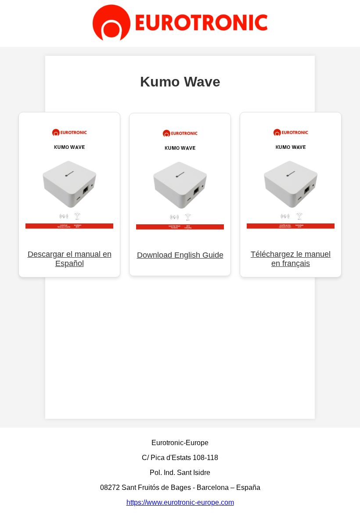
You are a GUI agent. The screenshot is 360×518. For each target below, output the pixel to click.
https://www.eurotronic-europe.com (180, 502)
